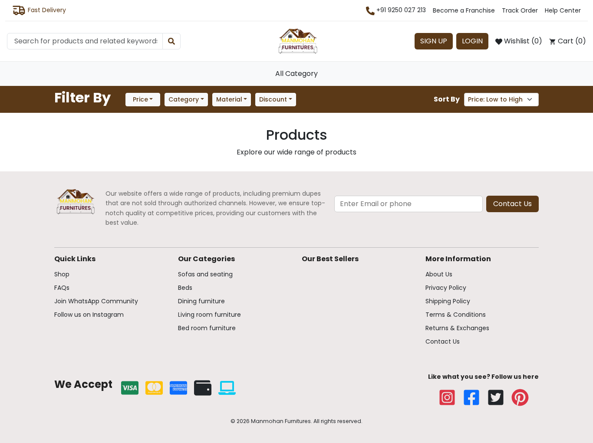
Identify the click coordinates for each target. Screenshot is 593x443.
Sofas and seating (205, 274)
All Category (296, 74)
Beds (185, 287)
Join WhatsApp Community (96, 301)
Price (140, 99)
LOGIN (472, 41)
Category (183, 99)
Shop (61, 274)
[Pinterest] (520, 397)
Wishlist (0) (522, 41)
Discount (273, 99)
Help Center (563, 10)
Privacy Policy (445, 287)
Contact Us (512, 204)
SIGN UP (433, 41)
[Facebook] (471, 397)
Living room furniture (209, 314)
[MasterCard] (154, 388)
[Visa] (129, 388)
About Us (438, 274)
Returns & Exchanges (457, 328)
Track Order (520, 10)
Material (229, 99)
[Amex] (178, 388)
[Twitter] (495, 397)
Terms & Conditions (455, 314)
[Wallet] (202, 388)
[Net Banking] (227, 388)
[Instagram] (447, 397)
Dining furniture (201, 301)
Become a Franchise (464, 10)
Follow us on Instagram (89, 314)
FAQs (61, 287)
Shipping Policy (447, 301)
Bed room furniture (207, 328)
